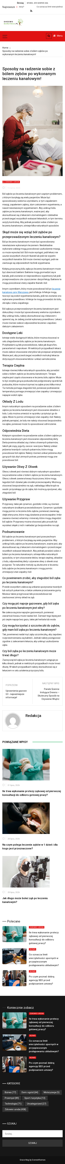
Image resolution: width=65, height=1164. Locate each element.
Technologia (11, 1103)
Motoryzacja (50, 1092)
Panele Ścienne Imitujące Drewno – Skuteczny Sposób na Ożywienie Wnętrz (48, 694)
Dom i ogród (28, 1092)
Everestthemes (38, 1160)
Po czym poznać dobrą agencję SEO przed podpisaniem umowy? (41, 980)
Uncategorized (34, 1103)
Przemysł (9, 1098)
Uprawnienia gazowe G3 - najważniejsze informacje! (16, 694)
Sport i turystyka (32, 1098)
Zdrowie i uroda (12, 182)
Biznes (32, 949)
